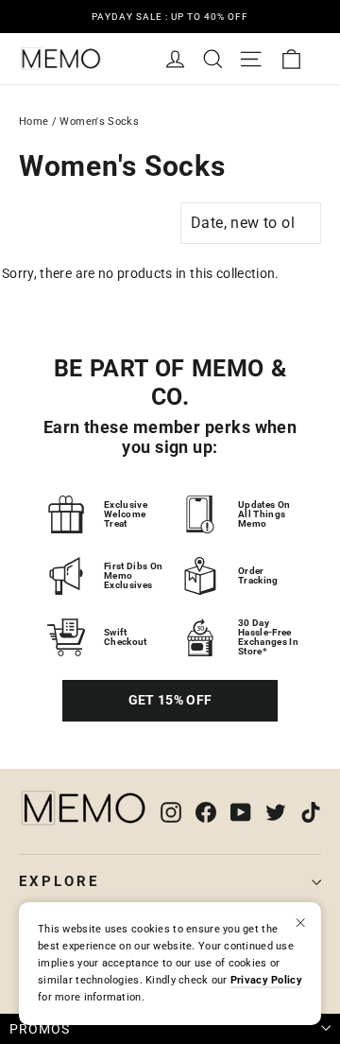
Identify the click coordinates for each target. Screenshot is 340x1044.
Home (33, 121)
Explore (59, 881)
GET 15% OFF (170, 699)
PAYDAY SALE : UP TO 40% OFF (170, 16)
